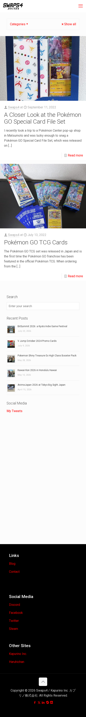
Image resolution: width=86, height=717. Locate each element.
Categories (17, 24)
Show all (70, 24)
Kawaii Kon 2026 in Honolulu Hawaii (37, 370)
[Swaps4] (13, 6)
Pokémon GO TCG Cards (36, 242)
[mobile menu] (80, 6)
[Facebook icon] (34, 702)
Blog (12, 564)
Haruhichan (16, 662)
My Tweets (14, 411)
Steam (13, 629)
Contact (14, 572)
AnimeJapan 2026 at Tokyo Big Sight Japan (41, 384)
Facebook (16, 613)
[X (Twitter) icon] (39, 702)
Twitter (14, 621)
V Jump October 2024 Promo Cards (37, 341)
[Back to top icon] (43, 682)
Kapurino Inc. (18, 654)
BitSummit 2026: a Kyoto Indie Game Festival (42, 326)
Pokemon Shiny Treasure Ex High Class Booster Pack (47, 355)
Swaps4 (13, 107)
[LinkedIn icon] (43, 702)
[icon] (47, 702)
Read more (75, 155)
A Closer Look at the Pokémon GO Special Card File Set (42, 118)
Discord (14, 605)
